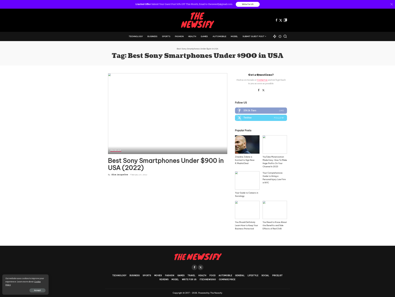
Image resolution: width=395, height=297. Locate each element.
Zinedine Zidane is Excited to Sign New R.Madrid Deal (244, 160)
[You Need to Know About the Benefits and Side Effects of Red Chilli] (275, 210)
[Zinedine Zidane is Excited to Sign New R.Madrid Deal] (247, 144)
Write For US (248, 4)
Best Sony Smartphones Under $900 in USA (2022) (166, 164)
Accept (37, 290)
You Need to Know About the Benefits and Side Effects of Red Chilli (275, 225)
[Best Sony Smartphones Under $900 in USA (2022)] (167, 113)
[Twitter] (280, 20)
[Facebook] (276, 20)
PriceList (115, 150)
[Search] (285, 36)
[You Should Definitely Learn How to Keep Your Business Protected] (247, 210)
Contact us (262, 80)
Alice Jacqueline (119, 175)
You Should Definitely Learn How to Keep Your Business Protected (246, 225)
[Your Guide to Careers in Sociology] (247, 180)
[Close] (391, 4)
